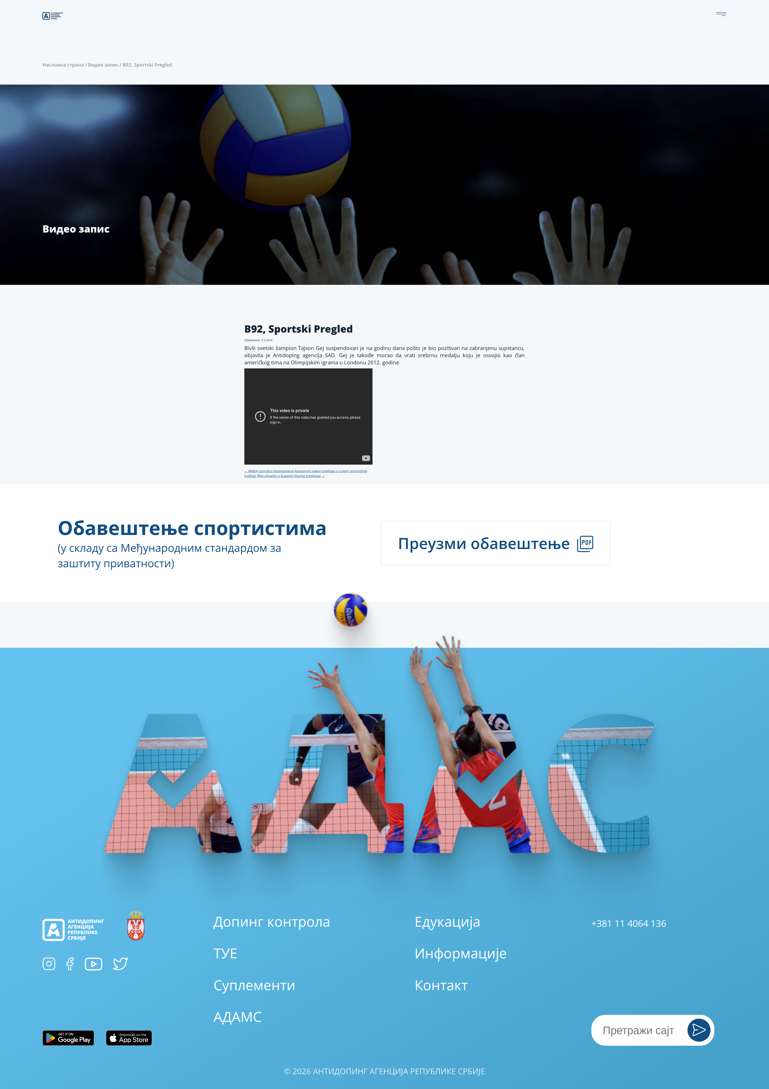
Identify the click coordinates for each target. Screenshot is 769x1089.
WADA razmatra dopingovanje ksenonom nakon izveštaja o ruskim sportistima (305, 471)
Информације (461, 952)
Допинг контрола (271, 921)
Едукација (447, 921)
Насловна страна (63, 64)
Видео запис (103, 64)
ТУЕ (225, 952)
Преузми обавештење (486, 543)
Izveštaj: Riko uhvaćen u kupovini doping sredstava (284, 476)
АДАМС (237, 1016)
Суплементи (254, 984)
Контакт (441, 984)
